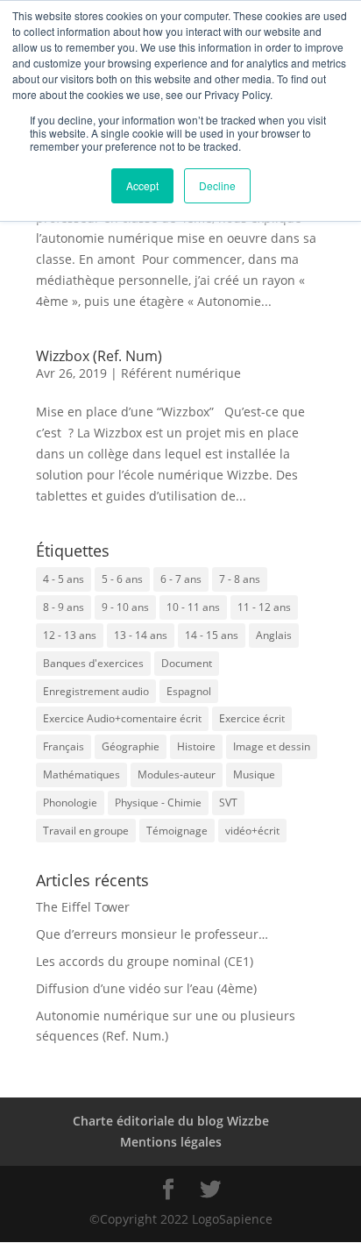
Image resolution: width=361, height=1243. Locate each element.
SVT (228, 802)
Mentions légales (171, 1141)
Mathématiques (81, 774)
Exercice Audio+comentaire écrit (122, 718)
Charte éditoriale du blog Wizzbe (171, 1120)
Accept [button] (142, 185)
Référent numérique (181, 373)
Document (186, 663)
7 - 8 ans (239, 579)
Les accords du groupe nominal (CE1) (144, 961)
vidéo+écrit (252, 830)
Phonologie (70, 802)
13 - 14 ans (140, 635)
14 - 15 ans (211, 635)
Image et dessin (271, 746)
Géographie (130, 746)
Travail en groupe (86, 830)
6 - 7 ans (181, 579)
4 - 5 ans (63, 579)
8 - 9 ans (63, 607)
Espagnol (188, 691)
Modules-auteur (177, 774)
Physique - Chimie (158, 802)
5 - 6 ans (122, 579)
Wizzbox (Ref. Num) (99, 356)
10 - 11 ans (193, 607)
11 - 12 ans (264, 607)
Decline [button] (217, 185)
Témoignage (177, 830)
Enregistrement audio (96, 691)
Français (63, 746)
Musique (254, 774)
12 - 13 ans (69, 635)
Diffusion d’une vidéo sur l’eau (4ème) (146, 988)
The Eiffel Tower (83, 907)
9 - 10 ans (125, 607)
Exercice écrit (252, 718)
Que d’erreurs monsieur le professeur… (152, 934)
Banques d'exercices (93, 663)
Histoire (196, 746)
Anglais (274, 635)
